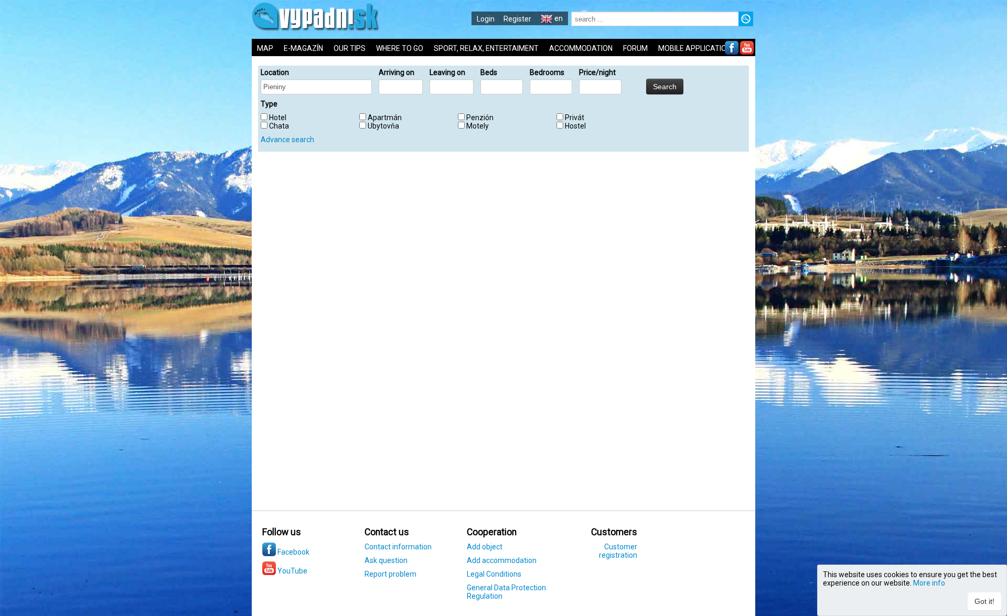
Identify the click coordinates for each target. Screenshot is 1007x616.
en (558, 18)
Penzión (480, 117)
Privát (574, 117)
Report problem (390, 574)
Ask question (386, 560)
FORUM (635, 48)
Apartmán (385, 117)
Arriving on (396, 72)
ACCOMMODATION (581, 48)
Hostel (575, 126)
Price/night (597, 72)
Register (517, 19)
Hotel (277, 117)
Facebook (292, 552)
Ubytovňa (383, 126)
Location (275, 72)
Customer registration (618, 551)
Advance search (287, 139)
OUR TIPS (350, 48)
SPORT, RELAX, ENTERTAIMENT (486, 48)
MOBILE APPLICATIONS (697, 48)
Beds (488, 72)
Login (486, 19)
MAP (265, 48)
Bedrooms (547, 72)
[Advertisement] (834, 346)
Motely (477, 126)
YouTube (291, 571)
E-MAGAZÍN (303, 48)
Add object (484, 547)
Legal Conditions (494, 574)
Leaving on (447, 72)
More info (929, 583)
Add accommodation (502, 560)
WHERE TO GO (399, 48)
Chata (279, 126)
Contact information (398, 547)
